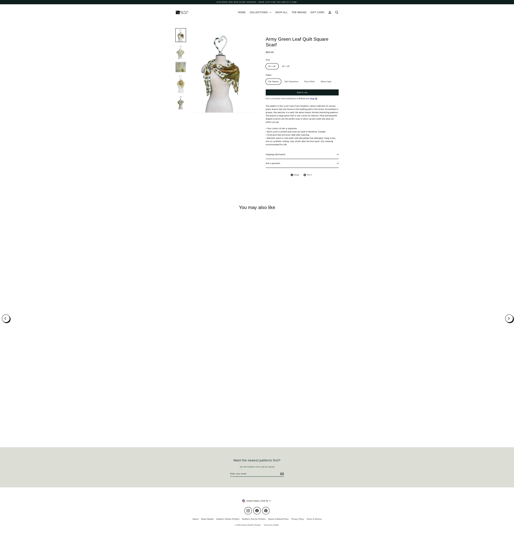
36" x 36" (286, 66)
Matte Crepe (326, 82)
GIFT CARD (317, 12)
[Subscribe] (281, 474)
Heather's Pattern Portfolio (227, 519)
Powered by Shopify (271, 525)
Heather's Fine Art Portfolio (254, 519)
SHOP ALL (281, 12)
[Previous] (6, 318)
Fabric (269, 75)
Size (268, 60)
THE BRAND (299, 12)
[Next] (509, 318)
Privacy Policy (297, 519)
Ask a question (273, 163)
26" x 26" (272, 66)
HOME (242, 12)
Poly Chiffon (309, 82)
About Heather (207, 519)
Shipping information (275, 154)
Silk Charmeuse (291, 82)
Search (195, 519)
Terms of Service (314, 519)
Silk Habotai (273, 82)
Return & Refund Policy (278, 519)
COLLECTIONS (259, 12)
